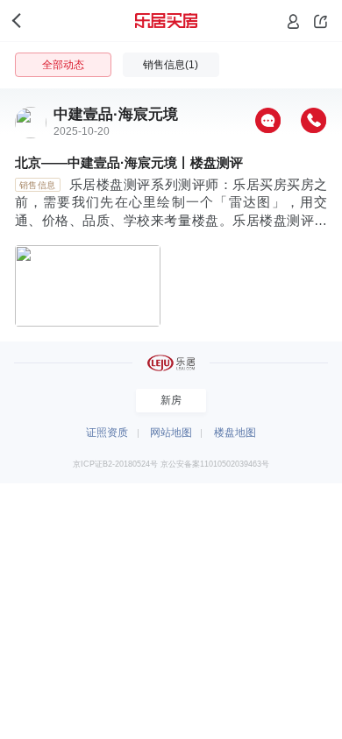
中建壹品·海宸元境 (115, 114)
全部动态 (63, 65)
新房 (171, 400)
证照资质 (107, 432)
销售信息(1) (170, 65)
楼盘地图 (235, 432)
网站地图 (171, 432)
